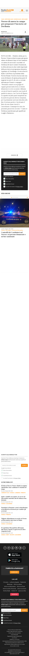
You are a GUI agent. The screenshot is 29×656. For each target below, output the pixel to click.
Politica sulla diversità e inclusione (14, 631)
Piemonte (23, 492)
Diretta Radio (6, 591)
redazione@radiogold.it (19, 652)
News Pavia (8, 181)
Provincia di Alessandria (17, 230)
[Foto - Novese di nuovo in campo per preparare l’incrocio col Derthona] (14, 43)
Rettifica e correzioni (14, 639)
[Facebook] (5, 547)
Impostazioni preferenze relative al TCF (14, 643)
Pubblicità (23, 582)
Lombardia (17, 492)
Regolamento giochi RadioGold (14, 636)
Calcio (2, 19)
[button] (27, 197)
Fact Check (14, 638)
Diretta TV (14, 591)
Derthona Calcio (9, 19)
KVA (18, 653)
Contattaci (14, 594)
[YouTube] (12, 547)
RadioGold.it (18, 650)
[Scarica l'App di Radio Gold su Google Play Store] (14, 560)
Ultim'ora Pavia (21, 586)
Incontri (12, 535)
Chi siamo (5, 582)
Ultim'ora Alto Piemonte (9, 589)
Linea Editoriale (14, 634)
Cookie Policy (18, 630)
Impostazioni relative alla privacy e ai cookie (14, 644)
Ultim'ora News (18, 584)
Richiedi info (14, 572)
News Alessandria (9, 179)
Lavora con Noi (22, 591)
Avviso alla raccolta (14, 646)
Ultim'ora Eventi (21, 589)
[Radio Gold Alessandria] (7, 10)
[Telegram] (20, 547)
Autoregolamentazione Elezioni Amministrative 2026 (14, 641)
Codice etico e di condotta (14, 633)
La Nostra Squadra (14, 582)
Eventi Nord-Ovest (9, 184)
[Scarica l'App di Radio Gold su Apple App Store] (14, 554)
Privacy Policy (20, 186)
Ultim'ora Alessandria (10, 586)
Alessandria (9, 503)
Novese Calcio (17, 19)
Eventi (7, 535)
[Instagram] (16, 547)
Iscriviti (22, 174)
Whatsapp (9, 584)
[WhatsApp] (24, 547)
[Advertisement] (14, 132)
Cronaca (3, 230)
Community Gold (5, 492)
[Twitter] (8, 547)
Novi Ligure (25, 19)
